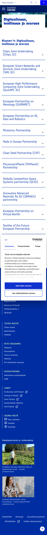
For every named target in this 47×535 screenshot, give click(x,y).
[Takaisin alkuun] (42, 528)
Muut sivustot (7, 2)
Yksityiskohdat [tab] (23, 246)
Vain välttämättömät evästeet (23, 293)
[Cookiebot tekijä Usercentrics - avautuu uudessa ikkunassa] (32, 239)
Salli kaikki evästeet (23, 286)
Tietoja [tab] (37, 246)
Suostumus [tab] (9, 246)
